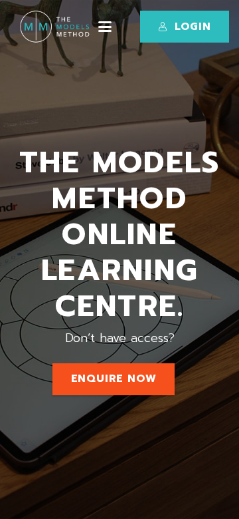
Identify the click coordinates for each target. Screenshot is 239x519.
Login (193, 27)
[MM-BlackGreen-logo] (57, 26)
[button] (105, 26)
